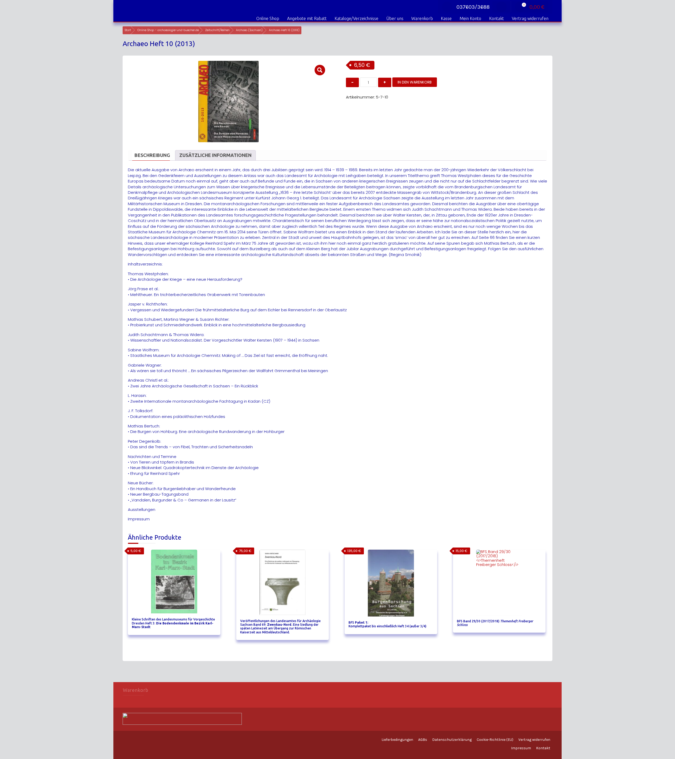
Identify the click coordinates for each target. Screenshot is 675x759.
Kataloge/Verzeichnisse (356, 18)
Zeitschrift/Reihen (217, 30)
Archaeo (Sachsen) (249, 30)
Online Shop (267, 18)
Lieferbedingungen (397, 739)
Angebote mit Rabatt (307, 18)
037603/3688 (473, 7)
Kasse (446, 18)
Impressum (521, 748)
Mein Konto (470, 18)
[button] (320, 70)
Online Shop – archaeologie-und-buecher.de (168, 30)
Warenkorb (422, 18)
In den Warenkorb (415, 82)
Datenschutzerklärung (452, 739)
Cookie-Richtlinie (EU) (495, 739)
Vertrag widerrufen (530, 18)
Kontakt (496, 18)
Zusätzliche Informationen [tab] (215, 155)
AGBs (422, 739)
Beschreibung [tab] (152, 155)
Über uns (394, 18)
